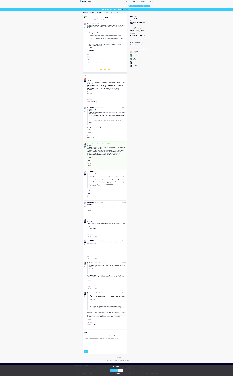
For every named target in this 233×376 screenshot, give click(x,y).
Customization (137, 42)
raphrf (88, 23)
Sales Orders (141, 44)
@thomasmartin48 (112, 44)
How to (131, 42)
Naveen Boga (135, 54)
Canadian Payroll (133, 18)
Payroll (131, 20)
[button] (139, 6)
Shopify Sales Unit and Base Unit (137, 35)
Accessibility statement (124, 360)
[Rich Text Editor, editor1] (105, 343)
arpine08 (135, 61)
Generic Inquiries (133, 44)
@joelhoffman (90, 204)
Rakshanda (135, 51)
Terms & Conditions (108, 360)
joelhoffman (89, 143)
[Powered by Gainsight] (116, 358)
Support (135, 1)
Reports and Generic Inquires (135, 28)
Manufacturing (132, 33)
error (143, 42)
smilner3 (135, 58)
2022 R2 (89, 56)
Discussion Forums (91, 12)
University (128, 1)
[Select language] (132, 6)
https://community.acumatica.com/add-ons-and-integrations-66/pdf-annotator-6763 (103, 88)
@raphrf (91, 33)
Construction (99, 12)
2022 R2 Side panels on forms (136, 27)
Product (142, 1)
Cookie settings (116, 360)
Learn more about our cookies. (138, 367)
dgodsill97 (135, 65)
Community (149, 1)
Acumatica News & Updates (135, 25)
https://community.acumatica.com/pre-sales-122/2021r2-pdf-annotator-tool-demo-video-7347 (105, 85)
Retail (131, 36)
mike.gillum (89, 78)
